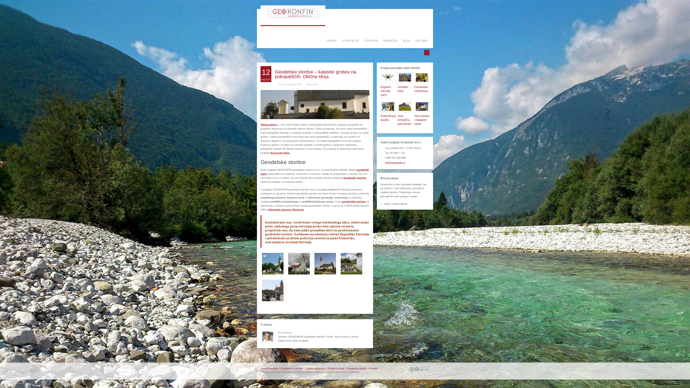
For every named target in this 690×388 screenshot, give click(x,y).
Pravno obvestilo (269, 368)
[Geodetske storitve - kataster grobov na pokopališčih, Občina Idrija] (273, 264)
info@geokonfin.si (395, 162)
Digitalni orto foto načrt (385, 91)
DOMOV (331, 40)
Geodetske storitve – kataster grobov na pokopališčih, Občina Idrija (315, 74)
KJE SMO (422, 40)
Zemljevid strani (336, 368)
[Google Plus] (422, 369)
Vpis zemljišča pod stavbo (404, 120)
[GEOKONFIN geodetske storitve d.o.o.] (293, 18)
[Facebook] (417, 369)
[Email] (412, 369)
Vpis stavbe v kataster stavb (421, 120)
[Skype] (427, 369)
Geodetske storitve (357, 368)
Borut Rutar (312, 84)
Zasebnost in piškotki (292, 368)
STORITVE (371, 40)
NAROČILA (390, 40)
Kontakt (374, 368)
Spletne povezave (315, 368)
